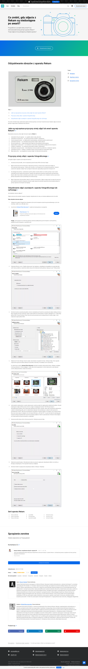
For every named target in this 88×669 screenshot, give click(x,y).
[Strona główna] (2, 6)
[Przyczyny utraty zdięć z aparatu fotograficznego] (48, 156)
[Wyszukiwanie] (68, 6)
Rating (15, 572)
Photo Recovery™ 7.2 (24, 212)
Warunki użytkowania (65, 661)
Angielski (19, 575)
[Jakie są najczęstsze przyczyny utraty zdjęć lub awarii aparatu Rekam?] (15, 131)
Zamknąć (59, 667)
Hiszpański (30, 575)
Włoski (50, 575)
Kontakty (13, 6)
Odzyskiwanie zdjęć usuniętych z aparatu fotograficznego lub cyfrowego (29, 118)
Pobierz (56, 213)
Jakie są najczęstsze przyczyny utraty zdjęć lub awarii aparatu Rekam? (28, 113)
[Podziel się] (16, 626)
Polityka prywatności (75, 661)
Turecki (45, 575)
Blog (18, 6)
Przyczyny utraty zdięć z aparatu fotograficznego (23, 115)
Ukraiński (36, 575)
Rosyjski (41, 575)
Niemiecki (25, 575)
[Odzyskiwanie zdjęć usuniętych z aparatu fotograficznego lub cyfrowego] (17, 190)
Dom (7, 6)
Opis (63, 667)
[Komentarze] (18, 545)
